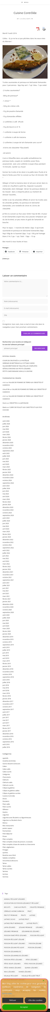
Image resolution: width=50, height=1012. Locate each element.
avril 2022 (6, 561)
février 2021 (7, 599)
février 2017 (7, 728)
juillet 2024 (6, 488)
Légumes (6, 815)
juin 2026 (6, 426)
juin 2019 (6, 653)
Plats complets (8, 839)
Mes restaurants (8, 826)
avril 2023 (6, 529)
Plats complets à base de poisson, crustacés (18, 842)
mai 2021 (6, 591)
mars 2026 (6, 434)
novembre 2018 (8, 672)
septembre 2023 (8, 515)
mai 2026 (6, 429)
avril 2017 (6, 723)
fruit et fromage (10, 915)
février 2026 (7, 437)
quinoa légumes (31, 968)
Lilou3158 (6, 389)
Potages (5, 850)
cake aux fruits (20, 907)
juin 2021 (6, 588)
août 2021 (6, 583)
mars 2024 (6, 499)
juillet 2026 (6, 424)
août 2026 (6, 421)
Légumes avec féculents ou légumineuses (17, 817)
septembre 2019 (8, 645)
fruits (23, 915)
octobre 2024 (7, 480)
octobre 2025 (7, 448)
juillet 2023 (6, 521)
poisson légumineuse (12, 952)
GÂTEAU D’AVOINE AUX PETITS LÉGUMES (16, 369)
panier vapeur (7, 828)
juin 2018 (6, 685)
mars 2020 (6, 628)
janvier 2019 (7, 666)
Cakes (5, 766)
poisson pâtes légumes (13, 960)
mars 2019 (6, 661)
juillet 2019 (6, 650)
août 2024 (6, 486)
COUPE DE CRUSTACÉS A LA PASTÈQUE (16, 360)
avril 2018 (6, 690)
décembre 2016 (8, 734)
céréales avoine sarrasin (14, 911)
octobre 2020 (7, 610)
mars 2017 (6, 725)
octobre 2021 (7, 577)
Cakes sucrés (7, 772)
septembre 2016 (8, 742)
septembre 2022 (8, 548)
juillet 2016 (6, 747)
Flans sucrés (7, 807)
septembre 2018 (8, 677)
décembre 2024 (8, 475)
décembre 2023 (8, 507)
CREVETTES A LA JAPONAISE (18, 403)
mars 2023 (6, 531)
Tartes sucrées (7, 869)
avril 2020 (6, 626)
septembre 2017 (8, 709)
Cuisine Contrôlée (25, 13)
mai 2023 (6, 526)
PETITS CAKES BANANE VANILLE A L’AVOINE (17, 371)
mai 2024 (6, 494)
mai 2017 (6, 720)
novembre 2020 (8, 607)
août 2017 (6, 712)
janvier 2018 (7, 699)
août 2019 (6, 647)
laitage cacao (9, 919)
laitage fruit (24, 919)
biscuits (7, 907)
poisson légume (35, 943)
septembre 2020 (8, 612)
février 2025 (7, 469)
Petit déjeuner (7, 834)
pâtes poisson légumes (33, 964)
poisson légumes (34, 948)
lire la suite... (7, 993)
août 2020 (6, 615)
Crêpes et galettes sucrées (11, 793)
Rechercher (40, 348)
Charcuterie (7, 777)
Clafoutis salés (7, 782)
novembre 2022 (8, 542)
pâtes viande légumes (12, 968)
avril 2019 (6, 658)
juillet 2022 (6, 553)
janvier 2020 (7, 634)
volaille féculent (11, 976)
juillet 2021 (6, 585)
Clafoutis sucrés (8, 785)
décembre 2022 (8, 539)
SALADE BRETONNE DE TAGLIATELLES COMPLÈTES (20, 366)
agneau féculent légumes (14, 899)
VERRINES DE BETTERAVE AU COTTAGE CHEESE (19, 363)
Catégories (6, 774)
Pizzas (5, 836)
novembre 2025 (8, 445)
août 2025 (6, 453)
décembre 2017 (8, 701)
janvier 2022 (7, 569)
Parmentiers (7, 831)
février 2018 (7, 696)
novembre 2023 (8, 510)
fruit (30, 911)
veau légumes (9, 972)
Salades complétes (9, 858)
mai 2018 (6, 688)
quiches (5, 853)
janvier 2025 (7, 472)
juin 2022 (6, 556)
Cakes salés (6, 769)
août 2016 (6, 744)
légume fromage (25, 927)
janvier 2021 (7, 601)
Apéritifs (5, 758)
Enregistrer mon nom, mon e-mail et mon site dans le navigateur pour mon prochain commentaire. (23, 325)
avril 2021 (6, 593)
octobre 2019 (7, 642)
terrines (5, 874)
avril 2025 (6, 464)
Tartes (5, 863)
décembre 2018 (8, 669)
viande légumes (25, 972)
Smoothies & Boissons (10, 861)
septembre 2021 (8, 580)
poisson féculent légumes (14, 943)
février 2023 (7, 534)
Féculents (6, 801)
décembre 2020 (8, 604)
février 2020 (7, 631)
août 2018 (6, 680)
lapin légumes (9, 927)
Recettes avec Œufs (9, 855)
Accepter (24, 1007)
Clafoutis (6, 780)
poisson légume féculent (14, 948)
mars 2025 (6, 467)
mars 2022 (6, 564)
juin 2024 (6, 491)
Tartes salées (7, 866)
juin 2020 (6, 620)
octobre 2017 (7, 707)
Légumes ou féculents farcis (12, 820)
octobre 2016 (7, 739)
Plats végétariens (8, 847)
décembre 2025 (8, 442)
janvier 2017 (7, 731)
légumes (39, 927)
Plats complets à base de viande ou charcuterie (19, 844)
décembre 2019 (8, 637)
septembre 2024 (8, 483)
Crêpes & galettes (9, 788)
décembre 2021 (8, 572)
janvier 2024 (7, 504)
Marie (5, 407)
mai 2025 (6, 461)
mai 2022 (6, 558)
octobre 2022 (7, 545)
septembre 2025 (8, 451)
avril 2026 (6, 432)
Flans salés (6, 804)
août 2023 (6, 518)
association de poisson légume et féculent (21, 903)
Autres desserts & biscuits (11, 764)
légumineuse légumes (30, 931)
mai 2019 (6, 655)
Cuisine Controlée (9, 796)
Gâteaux (5, 809)
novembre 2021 (8, 575)
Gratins (5, 812)
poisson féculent (37, 935)
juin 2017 (6, 717)
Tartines (5, 871)
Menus (5, 823)
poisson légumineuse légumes (16, 956)
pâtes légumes (31, 960)
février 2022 (7, 566)
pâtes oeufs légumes (12, 964)
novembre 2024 (8, 478)
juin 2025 (6, 459)
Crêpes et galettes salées (11, 791)
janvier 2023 (7, 537)
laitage (32, 915)
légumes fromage (11, 931)
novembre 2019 (8, 639)
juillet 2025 (6, 456)
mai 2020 (6, 623)
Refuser (12, 1000)
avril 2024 (6, 496)
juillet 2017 (6, 715)
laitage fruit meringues (13, 923)
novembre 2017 (8, 704)
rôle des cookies (35, 1000)
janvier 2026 (7, 440)
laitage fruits (32, 923)
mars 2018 (6, 693)
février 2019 (7, 663)
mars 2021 (6, 596)
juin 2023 (6, 523)
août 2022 (6, 550)
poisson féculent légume (14, 939)
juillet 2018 (6, 682)
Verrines (5, 877)
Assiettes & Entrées (9, 761)
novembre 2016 (8, 736)
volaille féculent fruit (31, 976)
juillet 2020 (6, 618)
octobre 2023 (7, 513)
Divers (5, 799)
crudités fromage (37, 907)
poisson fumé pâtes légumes (15, 935)
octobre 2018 (7, 674)
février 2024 (7, 502)
